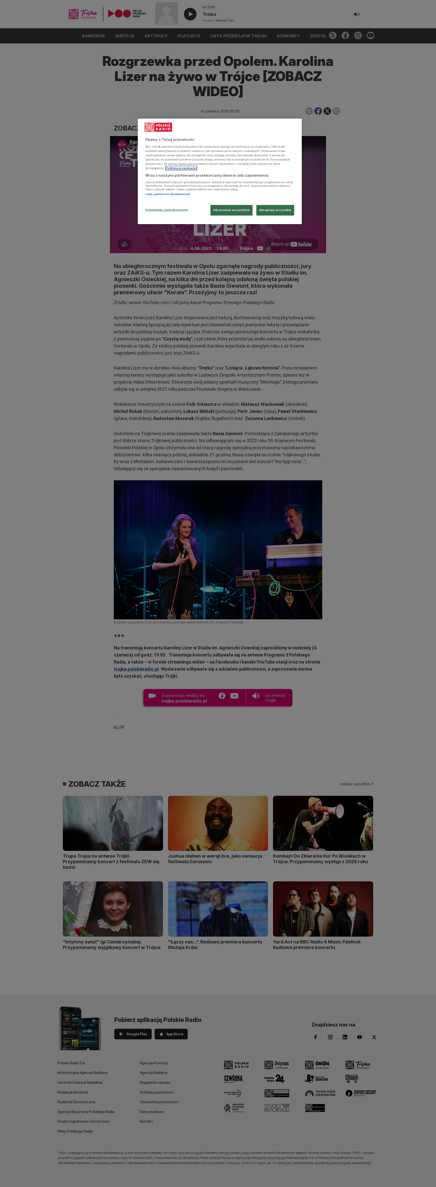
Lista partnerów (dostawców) (167, 194)
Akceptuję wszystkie (275, 210)
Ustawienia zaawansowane (166, 210)
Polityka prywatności (181, 168)
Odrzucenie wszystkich (231, 210)
